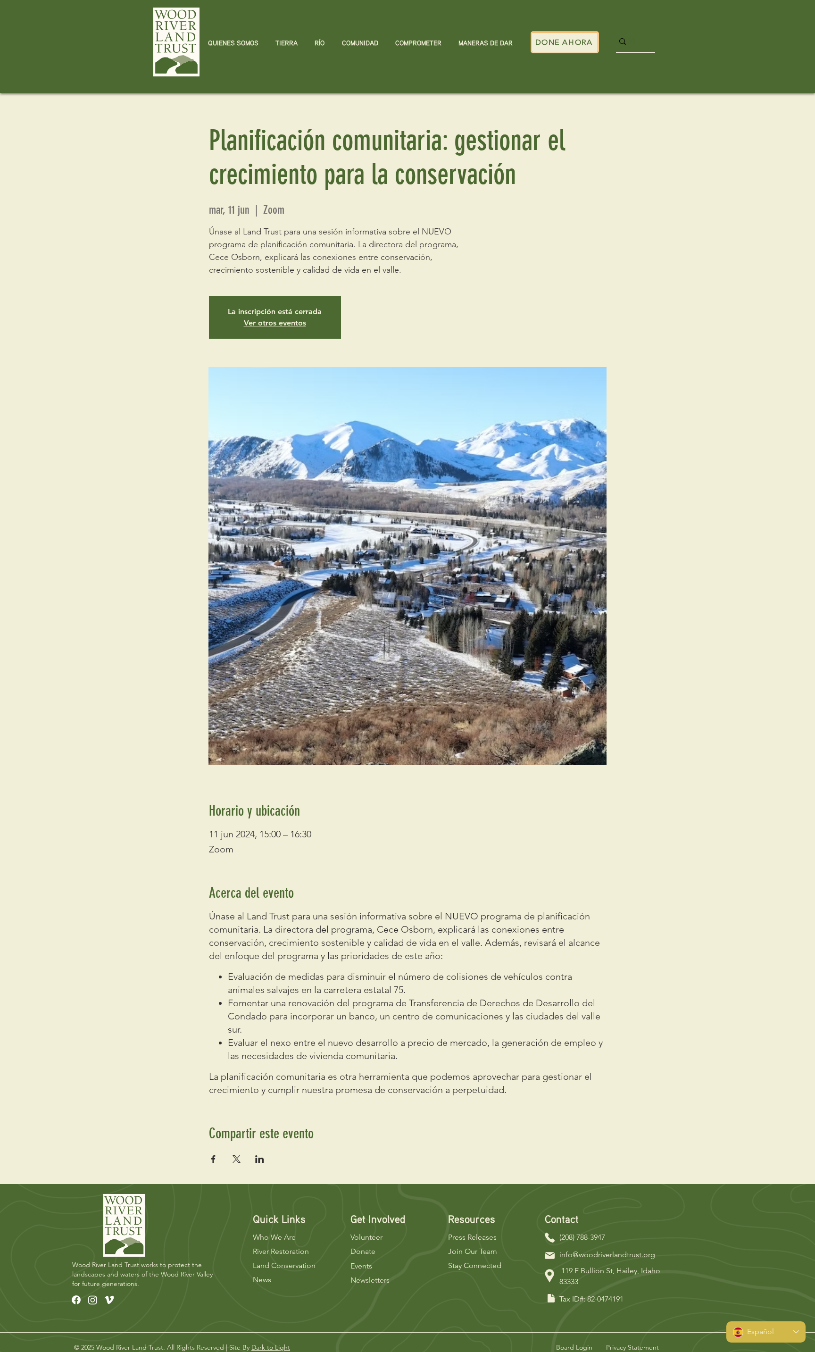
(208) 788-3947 (582, 1237)
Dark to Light (270, 1347)
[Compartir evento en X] (236, 1159)
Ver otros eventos (275, 322)
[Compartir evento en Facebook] (213, 1159)
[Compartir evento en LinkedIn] (259, 1159)
